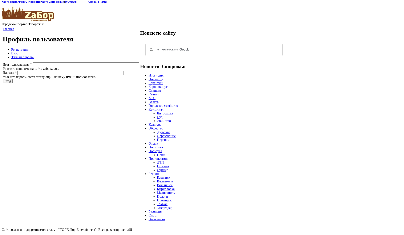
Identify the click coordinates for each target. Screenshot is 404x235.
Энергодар (164, 208)
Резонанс (155, 211)
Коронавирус (158, 86)
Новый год (156, 79)
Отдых (153, 143)
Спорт (153, 215)
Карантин (156, 83)
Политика (156, 147)
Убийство (164, 121)
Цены (161, 155)
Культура (155, 124)
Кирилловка (166, 189)
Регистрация (20, 49)
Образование (166, 136)
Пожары (163, 166)
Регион (154, 174)
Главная (8, 29)
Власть (153, 102)
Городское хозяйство (163, 105)
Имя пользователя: (17, 64)
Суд (159, 117)
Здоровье (163, 132)
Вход (14, 53)
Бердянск (163, 177)
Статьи (154, 94)
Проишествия (158, 158)
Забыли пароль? (22, 57)
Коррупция (165, 113)
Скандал (155, 90)
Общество (156, 128)
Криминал (156, 109)
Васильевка (165, 181)
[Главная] (28, 20)
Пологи (162, 196)
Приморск (164, 200)
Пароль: (10, 72)
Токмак (162, 204)
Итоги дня (156, 75)
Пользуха (155, 151)
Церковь (163, 139)
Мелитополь (166, 192)
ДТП (160, 162)
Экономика (157, 219)
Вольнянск (165, 185)
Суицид (162, 170)
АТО (152, 98)
